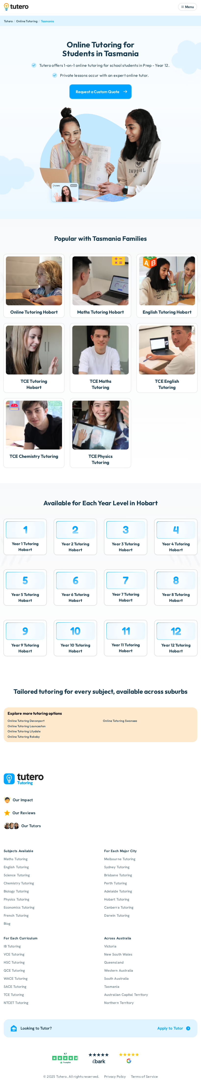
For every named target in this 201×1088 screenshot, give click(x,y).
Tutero (8, 21)
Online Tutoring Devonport (26, 721)
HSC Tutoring (14, 962)
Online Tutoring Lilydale (24, 731)
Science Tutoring (17, 875)
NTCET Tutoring (16, 1002)
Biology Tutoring (16, 891)
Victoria (110, 946)
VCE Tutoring (14, 954)
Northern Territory (119, 1002)
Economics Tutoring (19, 907)
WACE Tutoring (15, 978)
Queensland (114, 962)
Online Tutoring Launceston (27, 726)
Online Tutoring (27, 21)
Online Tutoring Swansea (120, 721)
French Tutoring (16, 915)
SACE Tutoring (15, 986)
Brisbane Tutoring (118, 875)
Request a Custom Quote (97, 91)
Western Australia (118, 970)
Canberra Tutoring (118, 907)
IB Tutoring (12, 946)
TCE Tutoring (14, 994)
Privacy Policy (115, 1076)
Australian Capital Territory (126, 994)
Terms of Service (144, 1076)
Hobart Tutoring (116, 899)
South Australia (116, 978)
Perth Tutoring (115, 883)
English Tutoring (16, 867)
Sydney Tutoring (116, 867)
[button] (187, 7)
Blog (7, 923)
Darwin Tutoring (116, 915)
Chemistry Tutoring (19, 883)
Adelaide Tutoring (118, 891)
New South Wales (118, 954)
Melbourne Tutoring (119, 859)
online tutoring (89, 65)
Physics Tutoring (16, 899)
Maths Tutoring (15, 859)
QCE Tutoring (14, 970)
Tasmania (47, 21)
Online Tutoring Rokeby (24, 736)
